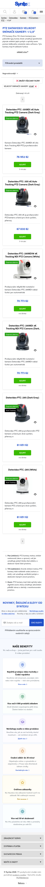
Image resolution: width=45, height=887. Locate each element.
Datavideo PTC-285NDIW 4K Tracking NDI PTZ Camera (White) (22, 255)
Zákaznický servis (12, 838)
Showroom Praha (13, 854)
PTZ (2, 20)
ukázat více (22, 51)
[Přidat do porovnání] (35, 133)
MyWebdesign (22, 877)
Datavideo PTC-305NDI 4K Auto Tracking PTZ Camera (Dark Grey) (22, 111)
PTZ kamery (33, 17)
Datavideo (13, 17)
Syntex (4, 17)
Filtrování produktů (13, 63)
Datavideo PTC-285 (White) (22, 469)
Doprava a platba (12, 846)
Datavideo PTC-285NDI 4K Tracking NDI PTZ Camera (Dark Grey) (22, 327)
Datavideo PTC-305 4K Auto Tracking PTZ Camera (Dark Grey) (22, 183)
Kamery (23, 17)
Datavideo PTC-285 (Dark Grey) (22, 397)
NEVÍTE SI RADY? (11, 862)
